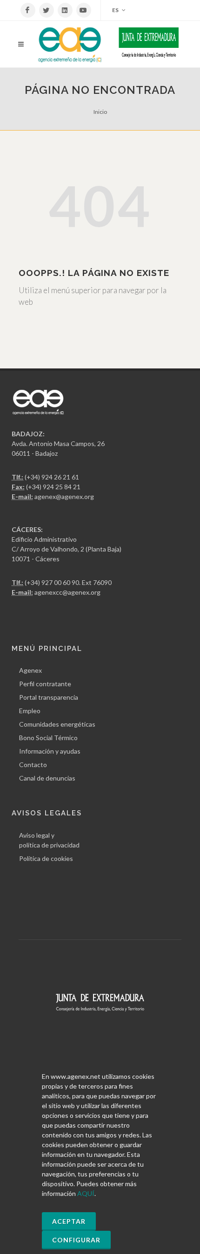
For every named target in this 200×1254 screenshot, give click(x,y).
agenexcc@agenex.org (67, 592)
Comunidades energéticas (57, 724)
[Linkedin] (65, 10)
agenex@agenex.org (64, 496)
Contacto (33, 764)
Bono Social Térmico (48, 738)
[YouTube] (83, 10)
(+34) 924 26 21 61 (52, 477)
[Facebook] (27, 10)
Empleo (29, 711)
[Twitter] (46, 10)
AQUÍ (85, 1193)
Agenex (30, 670)
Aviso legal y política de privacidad (49, 840)
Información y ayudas (49, 751)
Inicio (100, 111)
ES (116, 10)
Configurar (76, 1240)
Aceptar (69, 1221)
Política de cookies (46, 858)
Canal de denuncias (47, 778)
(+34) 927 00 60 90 (52, 582)
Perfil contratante (45, 684)
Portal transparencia (48, 697)
